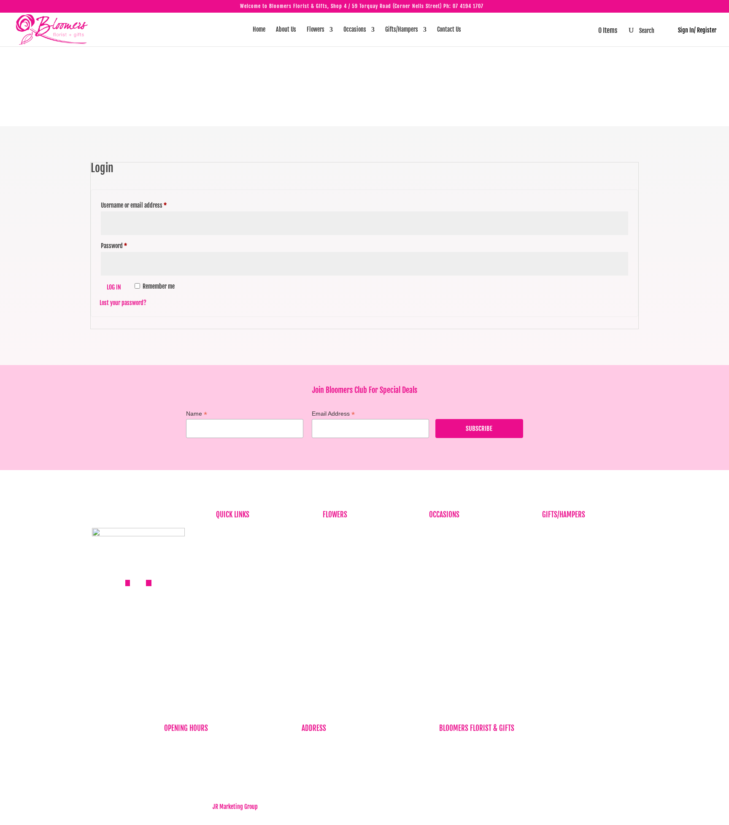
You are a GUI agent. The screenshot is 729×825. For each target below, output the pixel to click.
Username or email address (144, 205)
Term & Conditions (236, 635)
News (222, 570)
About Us (286, 30)
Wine (548, 622)
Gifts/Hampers (401, 30)
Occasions (354, 30)
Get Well (438, 583)
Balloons (552, 531)
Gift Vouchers (557, 557)
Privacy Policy (232, 609)
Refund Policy (231, 622)
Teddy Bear (554, 596)
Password (124, 245)
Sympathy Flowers (343, 557)
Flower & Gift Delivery (240, 596)
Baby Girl (439, 557)
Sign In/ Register (693, 30)
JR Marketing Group (235, 806)
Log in (114, 287)
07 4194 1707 (468, 6)
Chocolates (554, 583)
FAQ (220, 557)
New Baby (553, 635)
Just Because (338, 570)
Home (259, 30)
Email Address (333, 414)
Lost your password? (123, 302)
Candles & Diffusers (564, 544)
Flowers (315, 30)
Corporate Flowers (343, 544)
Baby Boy (439, 544)
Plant (329, 583)
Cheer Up (439, 570)
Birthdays (334, 531)
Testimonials (230, 583)
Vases (548, 609)
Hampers (552, 570)
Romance (439, 596)
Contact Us (449, 30)
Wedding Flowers (448, 622)
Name (196, 414)
